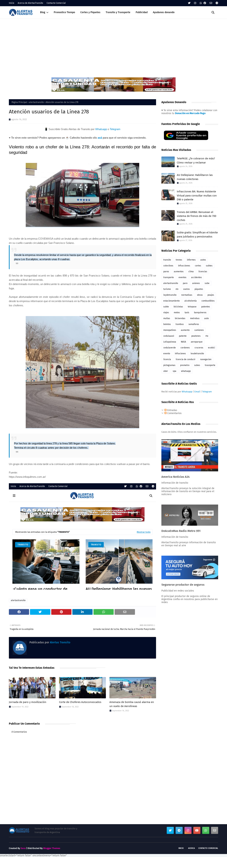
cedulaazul (168, 336)
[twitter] (189, 3)
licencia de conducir (185, 359)
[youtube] (196, 830)
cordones (185, 347)
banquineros (200, 312)
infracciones (184, 265)
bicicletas (178, 306)
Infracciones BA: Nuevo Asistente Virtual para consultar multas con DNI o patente (197, 195)
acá (100, 137)
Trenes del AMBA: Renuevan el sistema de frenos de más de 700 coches (196, 216)
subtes (209, 265)
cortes (198, 265)
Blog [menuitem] (42, 12)
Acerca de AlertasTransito (30, 3)
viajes (166, 312)
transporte (168, 277)
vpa (174, 371)
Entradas (172, 410)
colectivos (168, 265)
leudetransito (197, 353)
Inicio (11, 3)
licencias (202, 271)
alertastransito (36, 102)
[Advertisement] (113, 45)
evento (166, 353)
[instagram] (195, 3)
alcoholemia (190, 301)
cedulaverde (169, 347)
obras (200, 295)
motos (177, 312)
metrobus (195, 318)
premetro (184, 365)
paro (185, 283)
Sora (23, 848)
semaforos (194, 324)
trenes (179, 260)
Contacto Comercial (56, 3)
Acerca (191, 848)
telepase (192, 306)
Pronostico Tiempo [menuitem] (64, 12)
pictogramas (169, 365)
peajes (210, 295)
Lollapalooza (169, 342)
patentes (205, 306)
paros (166, 271)
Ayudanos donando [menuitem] (164, 12)
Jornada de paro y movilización (27, 702)
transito (167, 260)
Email (197, 391)
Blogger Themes (51, 848)
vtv (177, 289)
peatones (196, 336)
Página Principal (19, 102)
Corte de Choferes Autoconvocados (80, 702)
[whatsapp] (201, 3)
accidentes (196, 277)
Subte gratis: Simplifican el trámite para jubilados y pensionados (197, 234)
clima (191, 271)
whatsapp (186, 371)
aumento (185, 330)
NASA (183, 342)
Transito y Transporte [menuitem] (118, 12)
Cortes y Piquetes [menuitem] (90, 12)
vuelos (186, 289)
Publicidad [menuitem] (142, 12)
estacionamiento (171, 301)
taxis (187, 312)
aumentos (179, 271)
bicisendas (180, 318)
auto (206, 318)
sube (207, 283)
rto (206, 336)
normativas (186, 295)
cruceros (199, 347)
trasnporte (210, 365)
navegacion (205, 359)
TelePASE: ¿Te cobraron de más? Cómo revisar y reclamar (196, 160)
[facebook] (205, 3)
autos (203, 260)
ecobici (211, 347)
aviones (196, 283)
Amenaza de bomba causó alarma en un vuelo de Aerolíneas (131, 704)
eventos (182, 277)
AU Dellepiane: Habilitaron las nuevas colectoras (195, 177)
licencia (167, 359)
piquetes (199, 289)
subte (166, 306)
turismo (167, 289)
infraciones (180, 353)
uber (165, 371)
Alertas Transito (59, 642)
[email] (211, 3)
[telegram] (216, 3)
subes (197, 365)
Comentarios (174, 413)
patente (183, 336)
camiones (199, 330)
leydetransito (169, 295)
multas (166, 318)
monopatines (169, 330)
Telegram (115, 129)
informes (191, 260)
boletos (167, 324)
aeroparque (197, 342)
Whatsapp (101, 129)
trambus (180, 324)
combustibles (208, 301)
